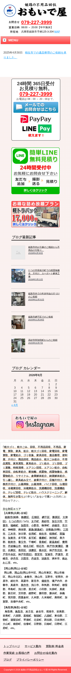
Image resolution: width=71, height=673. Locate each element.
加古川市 (57, 521)
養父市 (22, 541)
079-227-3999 (36, 22)
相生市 (43, 533)
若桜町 (27, 615)
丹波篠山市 (14, 546)
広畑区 (35, 517)
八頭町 (48, 615)
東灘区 (59, 546)
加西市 (25, 525)
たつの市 (14, 521)
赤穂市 (56, 525)
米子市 (29, 611)
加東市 (12, 537)
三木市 (12, 533)
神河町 (53, 537)
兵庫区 (12, 550)
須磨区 (32, 550)
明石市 (40, 546)
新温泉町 (54, 541)
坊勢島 (50, 529)
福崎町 (14, 525)
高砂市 (45, 521)
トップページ (11, 646)
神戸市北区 (55, 550)
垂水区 (43, 550)
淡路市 (45, 558)
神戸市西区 (24, 554)
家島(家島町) (36, 529)
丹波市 (35, 558)
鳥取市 (19, 611)
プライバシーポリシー (30, 659)
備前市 (45, 580)
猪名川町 (28, 546)
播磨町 (43, 537)
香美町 (43, 541)
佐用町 (32, 533)
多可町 (32, 537)
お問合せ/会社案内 (45, 652)
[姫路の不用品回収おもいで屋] (36, 15)
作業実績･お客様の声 (16, 652)
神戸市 (50, 546)
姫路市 (9, 517)
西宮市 (38, 554)
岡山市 (18, 572)
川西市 (25, 558)
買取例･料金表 (55, 646)
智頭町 (38, 615)
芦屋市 (59, 554)
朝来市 (12, 541)
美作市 (25, 584)
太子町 (35, 521)
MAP (57, 31)
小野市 (35, 525)
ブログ (7, 659)
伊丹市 (14, 558)
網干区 (46, 517)
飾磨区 (25, 517)
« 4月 (14, 405)
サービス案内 (33, 646)
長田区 (22, 550)
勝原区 (56, 517)
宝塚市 (49, 554)
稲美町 (53, 533)
